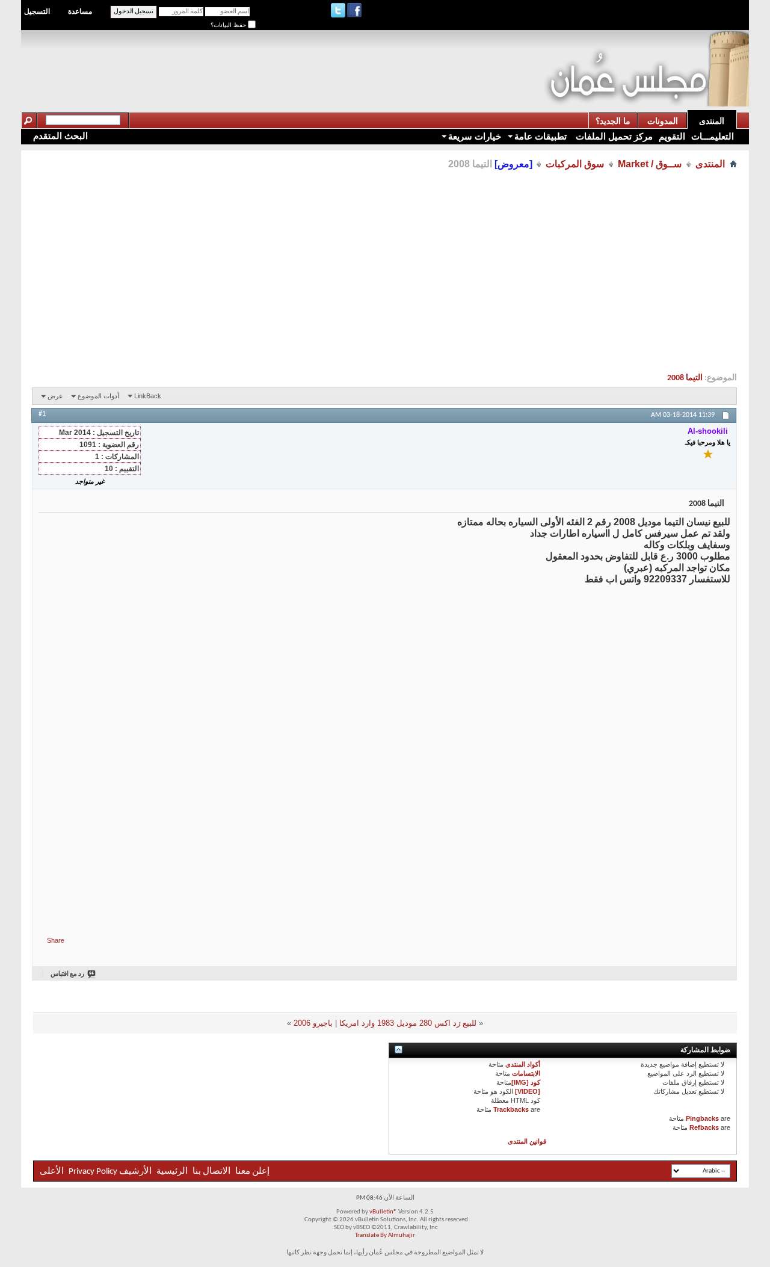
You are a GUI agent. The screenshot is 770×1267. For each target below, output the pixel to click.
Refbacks (704, 1127)
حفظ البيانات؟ (229, 25)
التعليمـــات (712, 136)
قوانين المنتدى (527, 1141)
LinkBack (147, 395)
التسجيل (37, 11)
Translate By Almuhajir (385, 1235)
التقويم (672, 136)
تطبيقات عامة (540, 136)
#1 (42, 414)
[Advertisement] (325, 58)
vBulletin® (383, 1212)
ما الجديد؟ (613, 121)
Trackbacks (511, 1109)
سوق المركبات (575, 164)
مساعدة (80, 11)
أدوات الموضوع (98, 395)
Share (55, 940)
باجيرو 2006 (313, 1023)
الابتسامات (526, 1073)
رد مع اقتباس (67, 974)
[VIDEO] (527, 1091)
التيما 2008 (685, 378)
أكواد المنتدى (522, 1064)
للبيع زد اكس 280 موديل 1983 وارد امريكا (407, 1023)
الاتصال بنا (211, 1171)
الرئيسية (172, 1171)
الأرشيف (135, 1171)
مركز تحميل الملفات (613, 136)
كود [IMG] (525, 1082)
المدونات (662, 121)
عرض (55, 395)
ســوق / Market (650, 164)
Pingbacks (702, 1118)
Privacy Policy (93, 1171)
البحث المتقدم (60, 136)
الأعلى (52, 1171)
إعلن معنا (251, 1171)
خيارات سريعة (474, 136)
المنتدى (711, 121)
